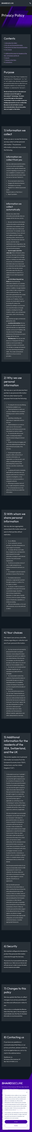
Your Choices (8, 49)
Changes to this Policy (10, 60)
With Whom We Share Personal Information (16, 47)
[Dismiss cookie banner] (26, 1092)
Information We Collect (11, 43)
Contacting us (8, 62)
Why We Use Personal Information (14, 45)
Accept (16, 1121)
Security (7, 58)
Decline (16, 1125)
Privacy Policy (19, 1109)
